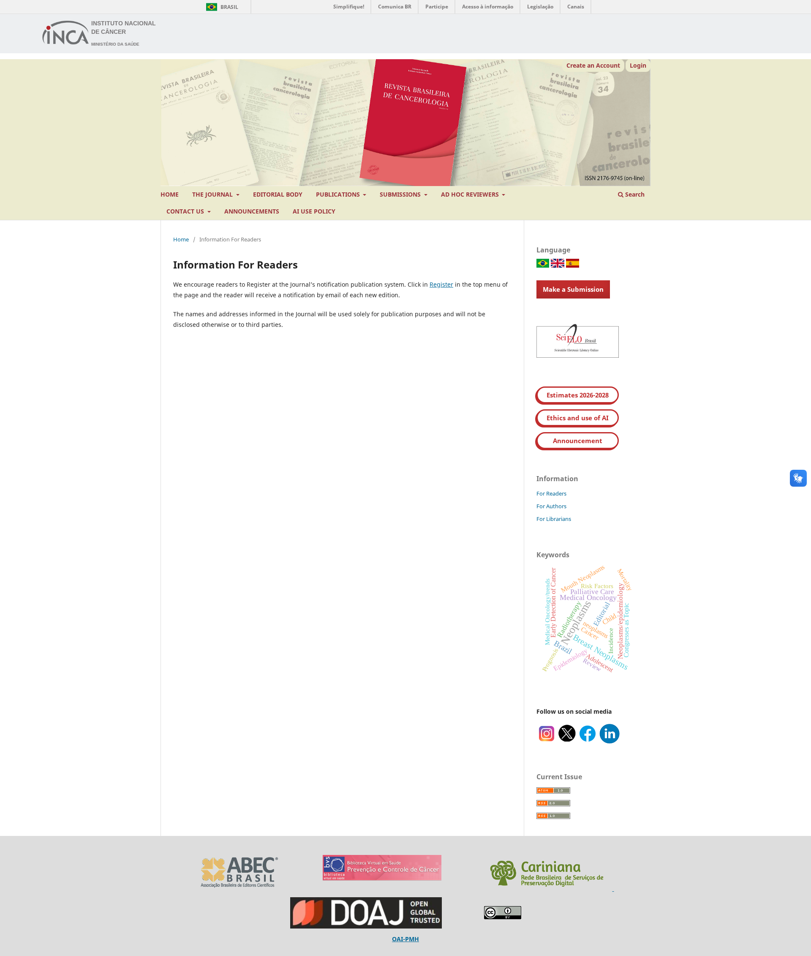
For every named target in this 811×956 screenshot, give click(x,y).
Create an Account (593, 65)
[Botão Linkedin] (609, 741)
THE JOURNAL (213, 194)
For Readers (551, 493)
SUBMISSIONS (401, 194)
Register (441, 284)
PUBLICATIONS (339, 194)
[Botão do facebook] (587, 741)
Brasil (220, 7)
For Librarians (553, 519)
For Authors (551, 506)
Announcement (577, 440)
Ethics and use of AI (578, 418)
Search (634, 194)
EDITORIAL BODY (277, 194)
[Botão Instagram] (546, 741)
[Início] (66, 33)
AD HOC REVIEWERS (471, 194)
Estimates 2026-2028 (578, 395)
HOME (170, 194)
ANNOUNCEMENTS (251, 211)
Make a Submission (573, 289)
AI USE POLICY (314, 211)
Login (638, 65)
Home (181, 239)
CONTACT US (186, 211)
